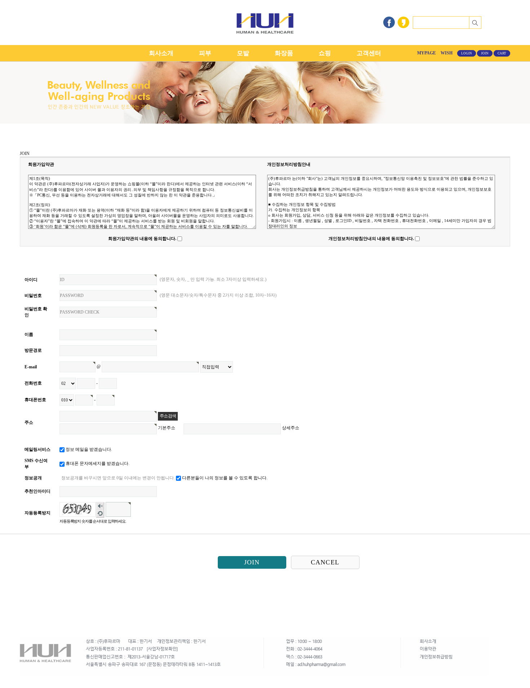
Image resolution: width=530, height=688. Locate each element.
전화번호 (33, 383)
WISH (446, 53)
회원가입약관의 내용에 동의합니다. (142, 238)
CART (502, 53)
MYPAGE (426, 53)
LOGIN (466, 53)
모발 (243, 53)
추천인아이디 (37, 491)
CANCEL (325, 562)
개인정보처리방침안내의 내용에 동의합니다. (371, 238)
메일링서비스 (37, 449)
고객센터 (369, 53)
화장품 (284, 53)
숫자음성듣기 (100, 506)
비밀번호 (33, 295)
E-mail (31, 366)
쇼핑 (325, 53)
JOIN (485, 53)
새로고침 (100, 514)
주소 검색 (168, 415)
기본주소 (166, 427)
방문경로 (33, 350)
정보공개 (33, 477)
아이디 (31, 279)
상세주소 (290, 427)
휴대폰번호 (35, 399)
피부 (205, 53)
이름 (29, 334)
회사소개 (161, 53)
